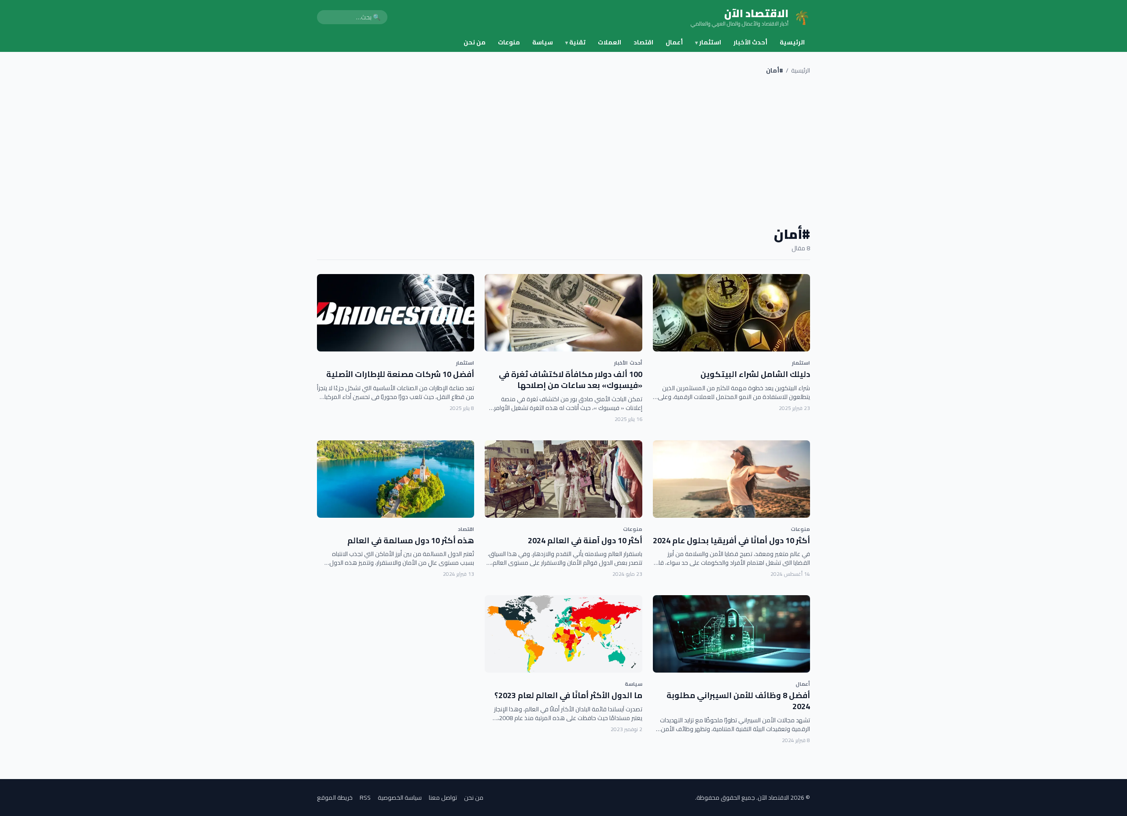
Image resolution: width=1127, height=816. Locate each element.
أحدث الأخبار (750, 42)
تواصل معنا (443, 797)
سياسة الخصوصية (400, 797)
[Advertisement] (563, 150)
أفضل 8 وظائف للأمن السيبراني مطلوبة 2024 (738, 701)
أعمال (674, 42)
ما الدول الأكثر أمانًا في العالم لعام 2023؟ (568, 695)
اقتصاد (643, 42)
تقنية (575, 42)
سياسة (542, 42)
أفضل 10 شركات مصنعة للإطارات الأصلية (400, 374)
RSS (365, 797)
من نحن (475, 42)
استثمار (708, 42)
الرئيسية (792, 42)
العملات (609, 42)
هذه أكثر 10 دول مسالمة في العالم (410, 540)
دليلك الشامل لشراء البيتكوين (755, 374)
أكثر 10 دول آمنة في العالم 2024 (585, 540)
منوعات (509, 42)
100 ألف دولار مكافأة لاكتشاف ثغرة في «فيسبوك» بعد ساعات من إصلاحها (570, 379)
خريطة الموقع (335, 797)
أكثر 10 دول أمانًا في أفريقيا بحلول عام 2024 (731, 540)
